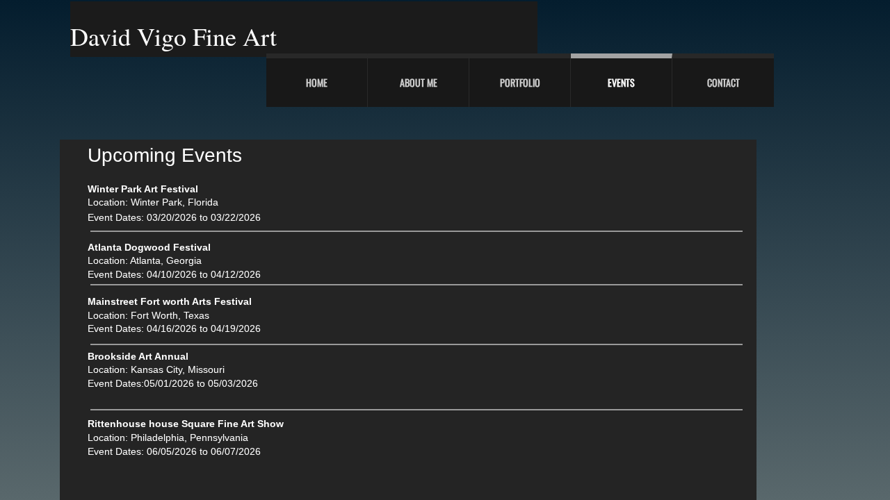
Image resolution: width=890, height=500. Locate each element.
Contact (723, 82)
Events (621, 82)
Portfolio (520, 82)
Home (316, 82)
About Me (418, 82)
